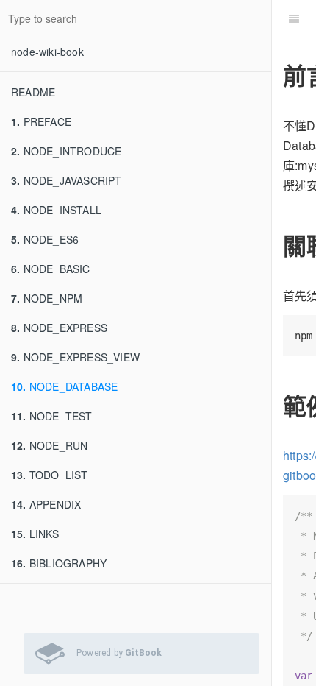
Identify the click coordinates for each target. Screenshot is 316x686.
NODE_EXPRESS (59, 327)
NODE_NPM (46, 298)
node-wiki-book (47, 51)
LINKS (35, 533)
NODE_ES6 (45, 239)
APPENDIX (46, 504)
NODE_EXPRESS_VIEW (75, 357)
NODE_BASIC (50, 268)
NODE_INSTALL (56, 209)
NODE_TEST (52, 416)
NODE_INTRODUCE (66, 151)
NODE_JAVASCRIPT (66, 180)
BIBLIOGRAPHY (59, 563)
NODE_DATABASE (64, 386)
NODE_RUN (49, 445)
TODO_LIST (49, 474)
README (33, 92)
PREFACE (41, 121)
